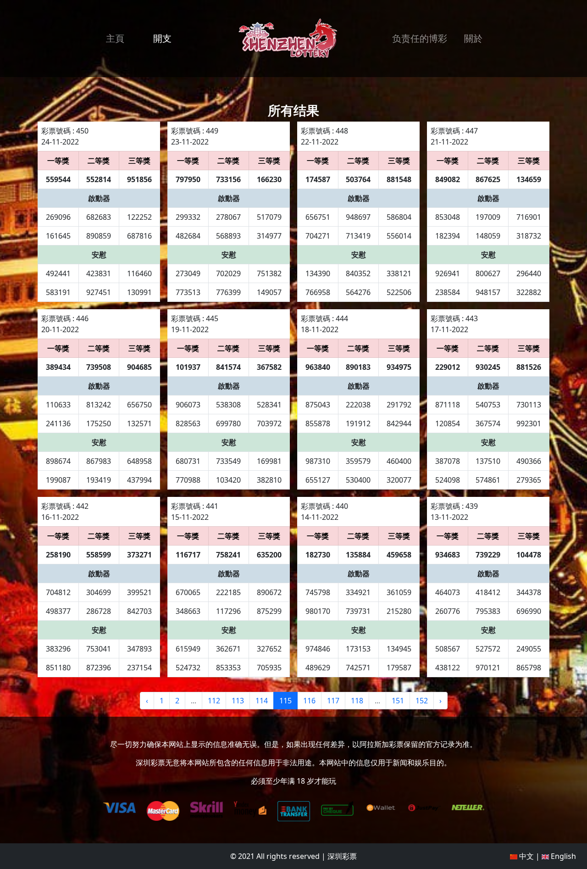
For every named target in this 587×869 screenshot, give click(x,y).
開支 (162, 38)
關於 (473, 38)
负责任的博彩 (419, 38)
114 (261, 701)
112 (214, 701)
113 (238, 701)
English (562, 856)
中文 (525, 856)
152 (421, 701)
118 (357, 701)
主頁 (115, 38)
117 (333, 701)
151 (398, 701)
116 (309, 701)
